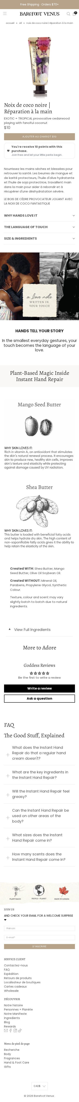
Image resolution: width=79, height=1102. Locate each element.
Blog (7, 1022)
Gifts (7, 1067)
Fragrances (12, 1058)
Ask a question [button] (39, 698)
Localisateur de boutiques (22, 982)
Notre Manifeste (15, 1014)
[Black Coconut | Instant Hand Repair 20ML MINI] (39, 64)
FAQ (7, 970)
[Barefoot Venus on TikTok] (20, 1031)
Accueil (10, 23)
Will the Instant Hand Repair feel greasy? (40, 794)
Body (7, 1054)
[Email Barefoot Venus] (6, 1031)
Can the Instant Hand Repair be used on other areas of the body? (40, 816)
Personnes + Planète (18, 1009)
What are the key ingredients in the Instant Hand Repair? (40, 775)
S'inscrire (39, 946)
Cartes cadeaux (15, 987)
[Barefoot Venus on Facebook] (10, 1031)
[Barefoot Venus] (39, 14)
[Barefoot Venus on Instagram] (15, 1031)
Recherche (11, 1050)
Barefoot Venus (44, 1096)
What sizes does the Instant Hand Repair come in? (37, 837)
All (20, 23)
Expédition (11, 974)
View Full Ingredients (29, 629)
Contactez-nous (16, 965)
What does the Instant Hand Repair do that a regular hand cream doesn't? (39, 753)
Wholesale (11, 991)
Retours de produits (18, 978)
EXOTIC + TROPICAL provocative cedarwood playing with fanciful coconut (37, 120)
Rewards (10, 1026)
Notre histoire (13, 1005)
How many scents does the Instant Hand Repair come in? (38, 857)
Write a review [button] (39, 688)
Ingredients (12, 1018)
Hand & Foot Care (16, 1062)
